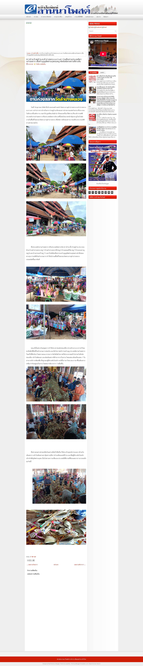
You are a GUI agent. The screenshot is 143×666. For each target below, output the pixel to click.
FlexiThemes (51, 663)
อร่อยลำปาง (68, 17)
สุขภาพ (99, 17)
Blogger (106, 183)
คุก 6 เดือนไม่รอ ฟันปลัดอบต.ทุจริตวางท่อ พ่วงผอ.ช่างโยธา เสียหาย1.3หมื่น (106, 77)
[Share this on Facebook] (31, 556)
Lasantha (68, 663)
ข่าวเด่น (36, 17)
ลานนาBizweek (79, 17)
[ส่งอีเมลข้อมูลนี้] (28, 560)
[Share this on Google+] (35, 556)
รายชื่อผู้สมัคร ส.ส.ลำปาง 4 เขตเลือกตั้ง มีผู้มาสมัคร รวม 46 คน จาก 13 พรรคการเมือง (107, 128)
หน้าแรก (28, 17)
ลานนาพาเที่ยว (58, 17)
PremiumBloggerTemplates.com (79, 663)
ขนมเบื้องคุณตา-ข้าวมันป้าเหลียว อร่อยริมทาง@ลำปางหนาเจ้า (106, 87)
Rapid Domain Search (94, 663)
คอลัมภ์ (102, 72)
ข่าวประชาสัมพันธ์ (46, 17)
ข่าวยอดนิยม (93, 72)
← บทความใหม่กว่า (32, 564)
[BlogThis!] (30, 560)
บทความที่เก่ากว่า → (80, 564)
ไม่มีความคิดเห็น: (41, 64)
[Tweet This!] (33, 556)
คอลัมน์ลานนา (90, 17)
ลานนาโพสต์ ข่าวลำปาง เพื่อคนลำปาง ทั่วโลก (73, 659)
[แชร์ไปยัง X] (32, 560)
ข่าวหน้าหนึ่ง (34, 53)
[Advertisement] (56, 37)
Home (28, 53)
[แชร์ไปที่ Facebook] (34, 560)
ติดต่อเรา (106, 17)
